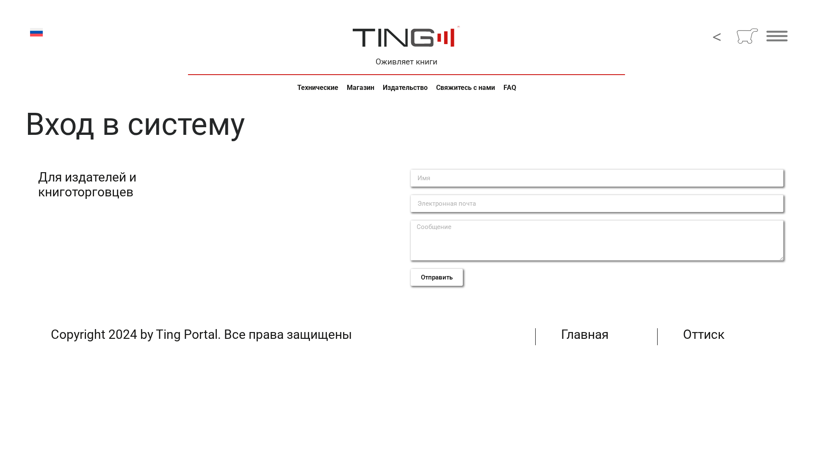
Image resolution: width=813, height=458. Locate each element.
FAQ (509, 88)
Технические (317, 88)
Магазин (360, 88)
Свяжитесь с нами (465, 88)
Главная (584, 334)
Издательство (405, 88)
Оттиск (704, 334)
